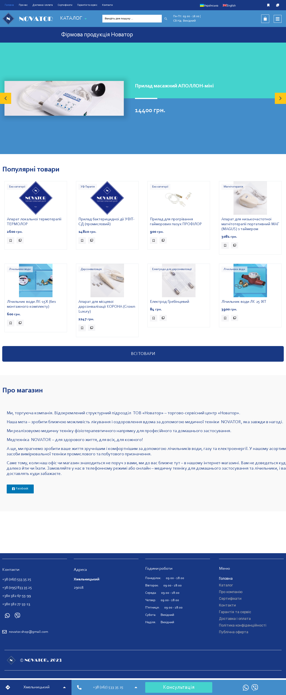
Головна (9, 5)
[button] (5, 98)
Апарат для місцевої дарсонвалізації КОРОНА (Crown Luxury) (106, 307)
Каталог (226, 585)
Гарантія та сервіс (87, 5)
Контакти (107, 5)
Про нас (23, 5)
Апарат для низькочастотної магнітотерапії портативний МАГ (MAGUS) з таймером (250, 224)
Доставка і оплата (42, 5)
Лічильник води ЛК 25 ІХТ (243, 302)
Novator (36, 18)
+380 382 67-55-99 (16, 596)
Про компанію (230, 592)
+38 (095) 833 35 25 (17, 588)
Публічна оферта (233, 632)
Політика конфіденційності (242, 625)
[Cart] (265, 18)
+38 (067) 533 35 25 (16, 579)
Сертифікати (65, 5)
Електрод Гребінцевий (169, 302)
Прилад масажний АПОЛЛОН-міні (174, 86)
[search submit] (166, 19)
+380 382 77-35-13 (16, 604)
